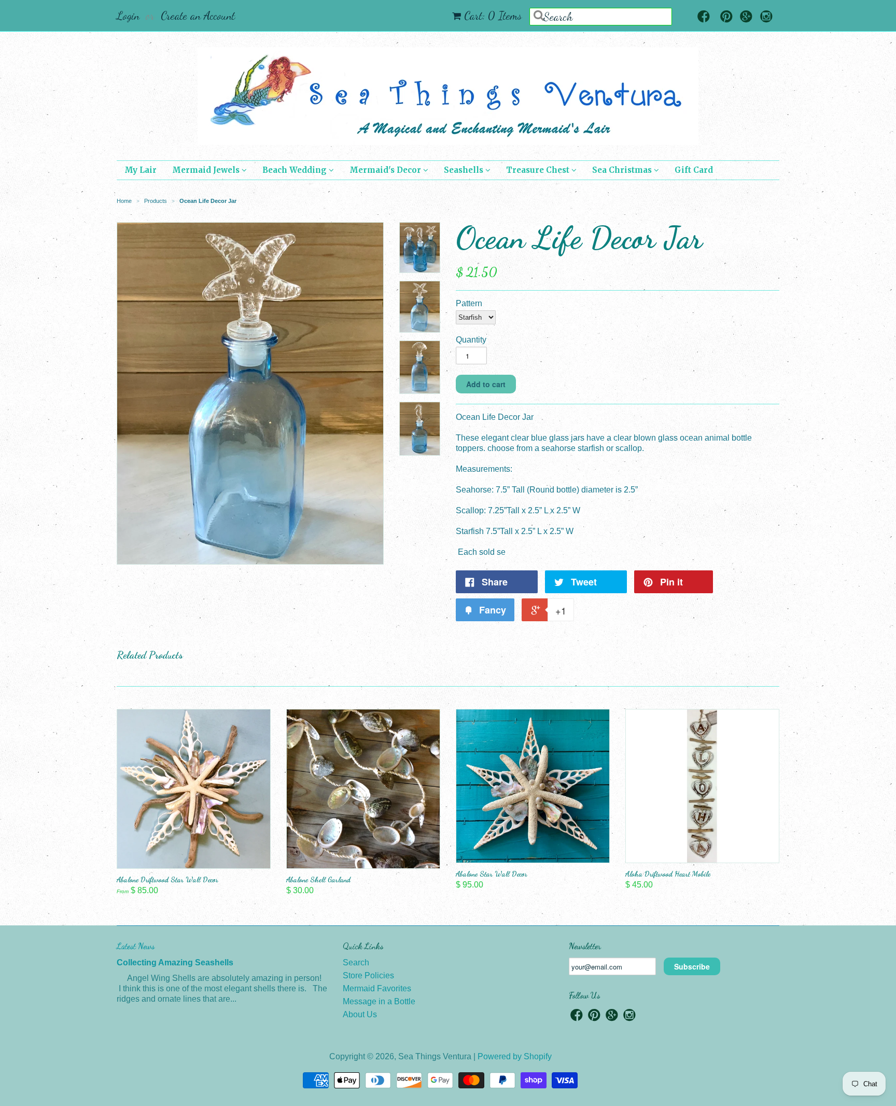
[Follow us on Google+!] (746, 17)
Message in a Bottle (379, 1001)
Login (128, 15)
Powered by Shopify (515, 1056)
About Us (360, 1014)
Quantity (471, 339)
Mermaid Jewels (207, 170)
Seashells (464, 170)
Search (356, 962)
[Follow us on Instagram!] (766, 17)
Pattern (469, 303)
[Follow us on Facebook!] (703, 17)
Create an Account (198, 15)
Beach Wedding (295, 170)
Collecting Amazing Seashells (175, 962)
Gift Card (694, 170)
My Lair (140, 170)
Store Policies (368, 975)
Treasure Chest (538, 170)
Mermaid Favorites (377, 988)
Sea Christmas (623, 170)
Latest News (136, 946)
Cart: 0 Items (493, 15)
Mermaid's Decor (386, 170)
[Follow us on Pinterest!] (726, 17)
